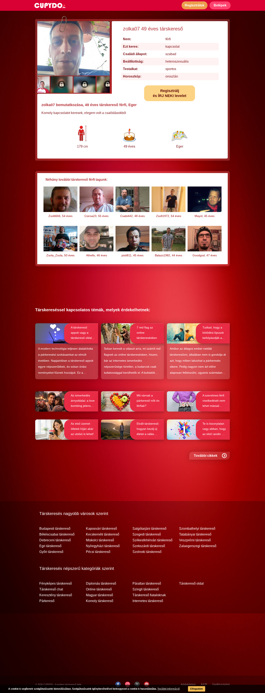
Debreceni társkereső (55, 540)
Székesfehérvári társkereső (152, 540)
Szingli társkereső (145, 589)
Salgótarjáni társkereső (149, 528)
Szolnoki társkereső (146, 552)
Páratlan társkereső (146, 583)
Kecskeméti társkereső (102, 534)
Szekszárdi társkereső (148, 546)
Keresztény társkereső (55, 595)
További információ (168, 688)
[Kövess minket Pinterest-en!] (146, 684)
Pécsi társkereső (98, 552)
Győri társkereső (51, 552)
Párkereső (46, 601)
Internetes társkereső (147, 601)
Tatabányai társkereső (195, 534)
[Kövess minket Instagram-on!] (127, 684)
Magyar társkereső (99, 595)
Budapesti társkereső (54, 528)
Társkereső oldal (191, 583)
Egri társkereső (50, 546)
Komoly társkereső (99, 601)
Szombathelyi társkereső (197, 528)
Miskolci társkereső (100, 540)
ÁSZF (204, 684)
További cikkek (205, 455)
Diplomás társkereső (101, 583)
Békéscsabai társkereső (57, 534)
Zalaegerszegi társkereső (197, 546)
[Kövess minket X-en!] (137, 684)
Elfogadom (196, 688)
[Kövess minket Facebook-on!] (118, 684)
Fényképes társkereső (55, 583)
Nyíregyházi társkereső (103, 546)
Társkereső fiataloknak (149, 595)
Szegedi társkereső (146, 534)
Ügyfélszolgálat (221, 684)
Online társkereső (99, 589)
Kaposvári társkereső (101, 528)
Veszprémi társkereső (195, 540)
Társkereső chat (51, 589)
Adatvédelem (188, 684)
